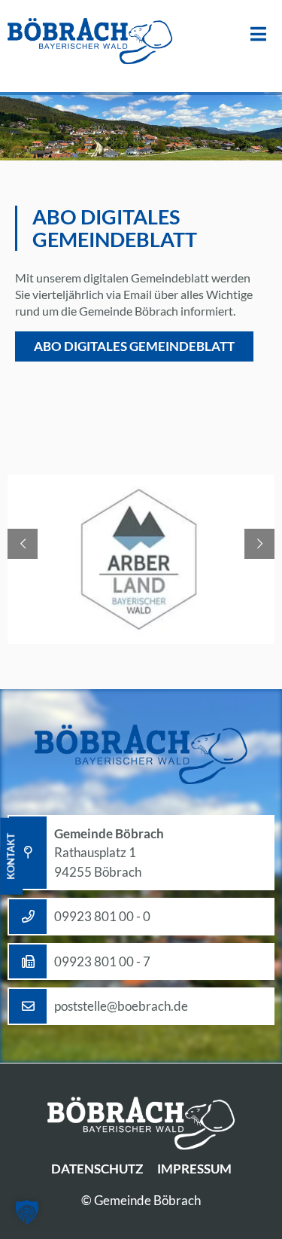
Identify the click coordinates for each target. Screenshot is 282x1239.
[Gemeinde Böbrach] (90, 42)
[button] (27, 1212)
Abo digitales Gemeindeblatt (134, 346)
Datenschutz (97, 1168)
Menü (258, 34)
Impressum (194, 1168)
